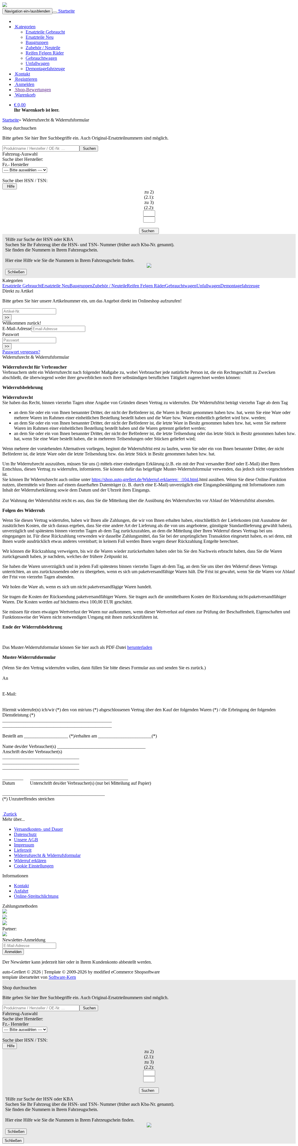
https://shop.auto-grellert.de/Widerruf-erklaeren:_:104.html (145, 479)
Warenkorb (25, 94)
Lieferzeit (22, 850)
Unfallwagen (37, 63)
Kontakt (22, 73)
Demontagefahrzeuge (45, 68)
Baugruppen (37, 42)
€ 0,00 (20, 104)
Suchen (89, 148)
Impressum (24, 844)
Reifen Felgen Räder (45, 52)
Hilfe (10, 186)
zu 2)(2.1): (149, 194)
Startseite (66, 10)
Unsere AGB (26, 839)
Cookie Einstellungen (34, 865)
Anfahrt (21, 890)
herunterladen (139, 647)
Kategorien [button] (25, 26)
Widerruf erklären (30, 860)
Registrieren (25, 79)
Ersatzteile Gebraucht (45, 31)
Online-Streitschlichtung (36, 896)
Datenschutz (25, 834)
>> (7, 317)
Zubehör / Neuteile (43, 47)
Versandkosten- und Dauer (38, 829)
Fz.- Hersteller (15, 164)
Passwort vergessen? (21, 351)
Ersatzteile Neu (40, 37)
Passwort (10, 334)
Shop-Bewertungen (32, 89)
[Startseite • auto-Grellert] (4, 5)
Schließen (16, 272)
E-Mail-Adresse (16, 328)
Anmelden (24, 84)
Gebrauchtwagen (41, 58)
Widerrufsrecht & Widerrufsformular (47, 855)
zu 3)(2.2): (149, 205)
